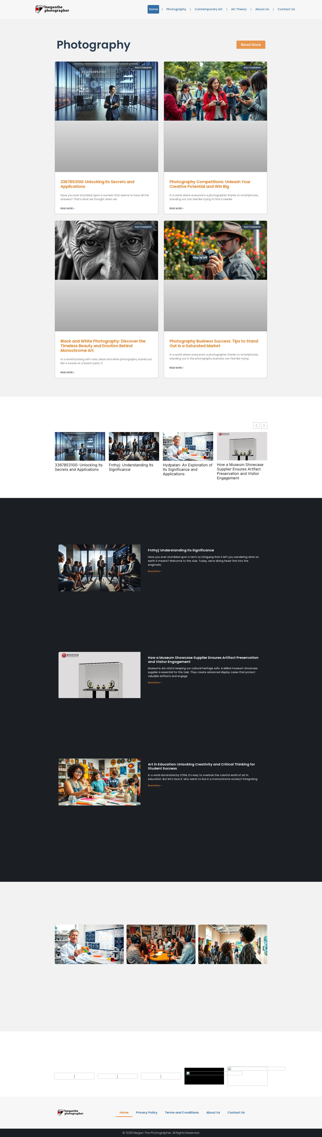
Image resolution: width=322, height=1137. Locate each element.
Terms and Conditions (182, 1112)
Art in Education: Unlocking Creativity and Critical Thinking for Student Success (201, 766)
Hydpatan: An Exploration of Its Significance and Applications (187, 469)
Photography (176, 9)
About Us (262, 9)
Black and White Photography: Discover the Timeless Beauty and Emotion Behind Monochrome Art (103, 345)
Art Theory (239, 9)
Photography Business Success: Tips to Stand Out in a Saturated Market (214, 343)
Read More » (68, 208)
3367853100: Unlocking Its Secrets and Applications (97, 184)
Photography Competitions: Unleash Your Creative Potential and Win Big (210, 184)
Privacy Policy (146, 1112)
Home (153, 9)
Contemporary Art (208, 9)
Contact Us (286, 9)
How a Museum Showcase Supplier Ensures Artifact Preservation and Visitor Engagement (240, 471)
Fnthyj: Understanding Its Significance (131, 467)
